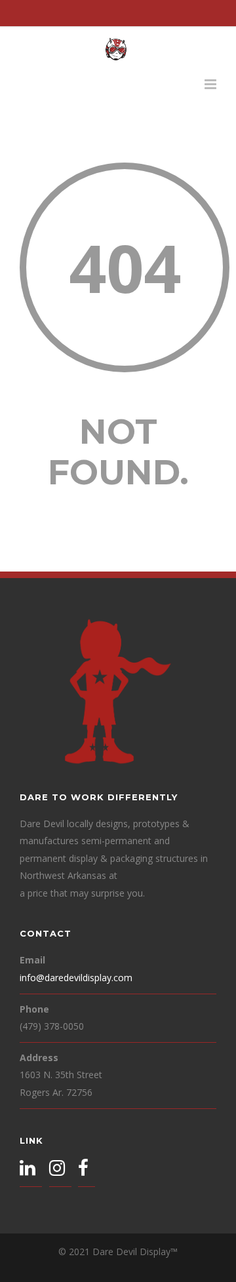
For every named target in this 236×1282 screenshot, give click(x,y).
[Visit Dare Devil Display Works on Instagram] (57, 1169)
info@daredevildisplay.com (76, 977)
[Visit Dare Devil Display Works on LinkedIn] (27, 1169)
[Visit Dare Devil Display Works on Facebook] (83, 1169)
